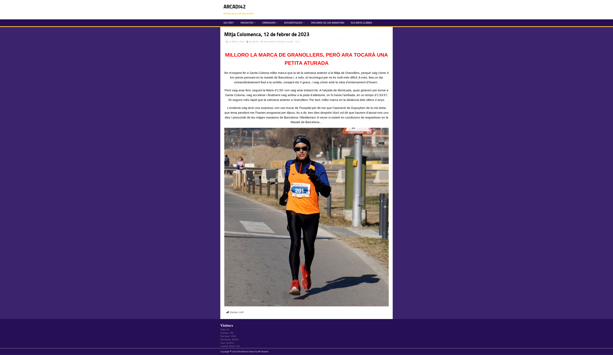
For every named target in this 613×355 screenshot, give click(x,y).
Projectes (247, 23)
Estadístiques (293, 23)
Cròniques (268, 23)
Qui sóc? (228, 23)
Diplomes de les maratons (327, 23)
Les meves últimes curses (278, 41)
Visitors (226, 325)
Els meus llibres (361, 23)
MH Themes (263, 351)
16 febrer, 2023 (236, 41)
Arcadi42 (253, 41)
